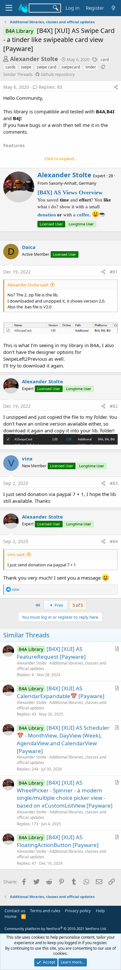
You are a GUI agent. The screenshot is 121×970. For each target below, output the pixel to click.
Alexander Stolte (34, 59)
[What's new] (113, 8)
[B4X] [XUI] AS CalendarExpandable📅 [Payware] (61, 692)
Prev (58, 605)
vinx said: (16, 554)
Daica (28, 247)
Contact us (15, 910)
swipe (26, 67)
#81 (114, 272)
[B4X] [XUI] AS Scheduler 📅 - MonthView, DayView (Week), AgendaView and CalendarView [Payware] (63, 739)
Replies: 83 (50, 87)
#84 (114, 541)
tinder (91, 67)
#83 (114, 483)
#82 (114, 406)
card (105, 59)
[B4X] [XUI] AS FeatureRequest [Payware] (51, 652)
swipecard (71, 67)
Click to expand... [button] (61, 158)
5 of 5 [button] (78, 605)
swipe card (46, 67)
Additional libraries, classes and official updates (61, 665)
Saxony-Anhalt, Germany (72, 183)
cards (10, 67)
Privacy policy (78, 910)
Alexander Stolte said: (28, 285)
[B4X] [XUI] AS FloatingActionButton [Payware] (58, 841)
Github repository (58, 74)
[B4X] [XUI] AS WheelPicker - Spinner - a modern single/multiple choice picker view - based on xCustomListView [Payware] (65, 794)
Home (10, 916)
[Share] (116, 87)
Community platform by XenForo (56, 928)
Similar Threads (18, 74)
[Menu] (8, 8)
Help (100, 910)
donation (46, 214)
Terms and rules (45, 910)
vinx (27, 458)
